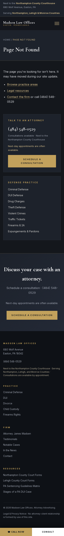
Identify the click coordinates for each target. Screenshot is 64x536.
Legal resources (18, 90)
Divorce (7, 403)
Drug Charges (16, 201)
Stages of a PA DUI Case (17, 491)
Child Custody (11, 409)
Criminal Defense (18, 189)
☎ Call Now (16, 531)
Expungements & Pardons (23, 231)
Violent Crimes (17, 213)
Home (7, 40)
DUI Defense (15, 195)
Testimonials (10, 439)
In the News (10, 450)
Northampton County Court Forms (22, 475)
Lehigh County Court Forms (18, 480)
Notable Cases (11, 444)
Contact (7, 456)
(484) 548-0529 (21, 129)
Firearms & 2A (16, 225)
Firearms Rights (12, 414)
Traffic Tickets (16, 219)
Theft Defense (17, 207)
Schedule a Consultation (32, 161)
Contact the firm (18, 97)
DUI (5, 397)
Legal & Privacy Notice (14, 514)
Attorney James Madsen (17, 433)
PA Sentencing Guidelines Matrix (21, 486)
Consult (48, 531)
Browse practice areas (22, 84)
